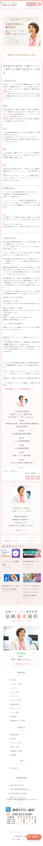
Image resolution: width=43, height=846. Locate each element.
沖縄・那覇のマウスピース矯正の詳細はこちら (19, 389)
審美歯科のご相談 (22, 664)
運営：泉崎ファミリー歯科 (21, 621)
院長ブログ (14, 471)
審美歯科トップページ (21, 530)
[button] (39, 4)
